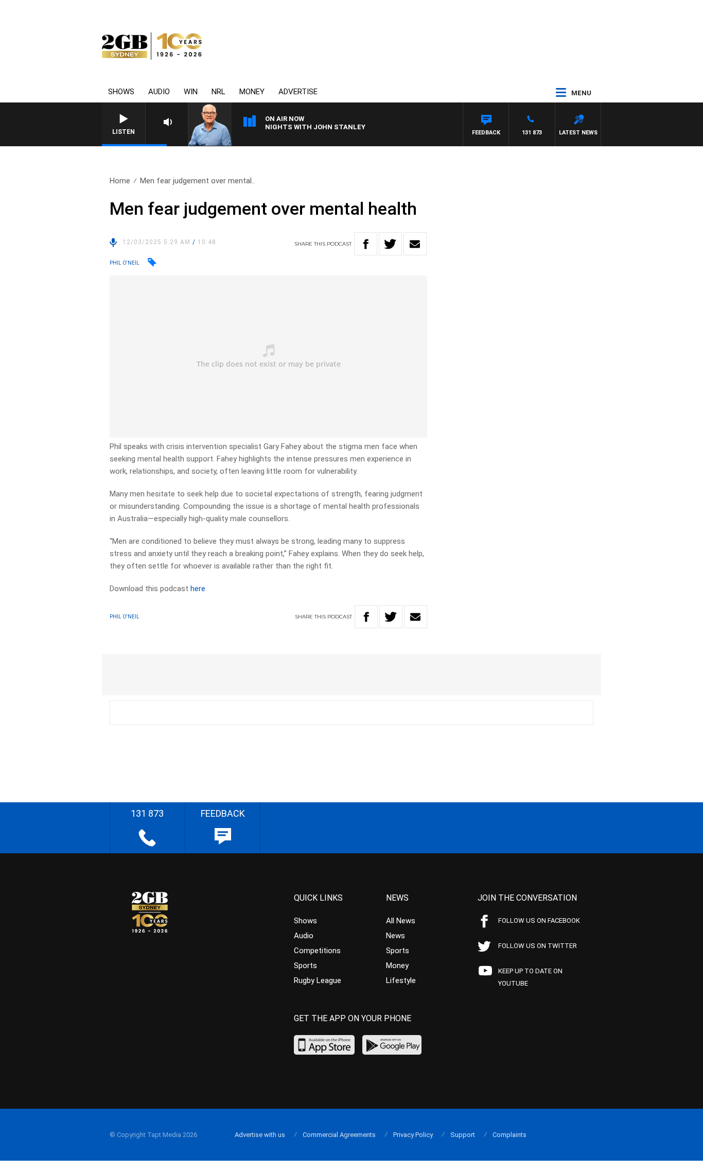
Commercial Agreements (339, 1135)
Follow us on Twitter (537, 946)
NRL (218, 91)
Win (191, 91)
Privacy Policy (413, 1135)
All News (400, 920)
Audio (159, 91)
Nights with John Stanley (315, 127)
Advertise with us (260, 1135)
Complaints (509, 1135)
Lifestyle (401, 980)
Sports (305, 965)
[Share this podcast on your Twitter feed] (390, 243)
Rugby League (317, 980)
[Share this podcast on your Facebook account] (365, 243)
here (197, 588)
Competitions (317, 950)
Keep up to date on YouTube (530, 977)
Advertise (298, 91)
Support (462, 1135)
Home (120, 180)
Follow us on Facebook (539, 920)
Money (252, 91)
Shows (121, 91)
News (395, 935)
